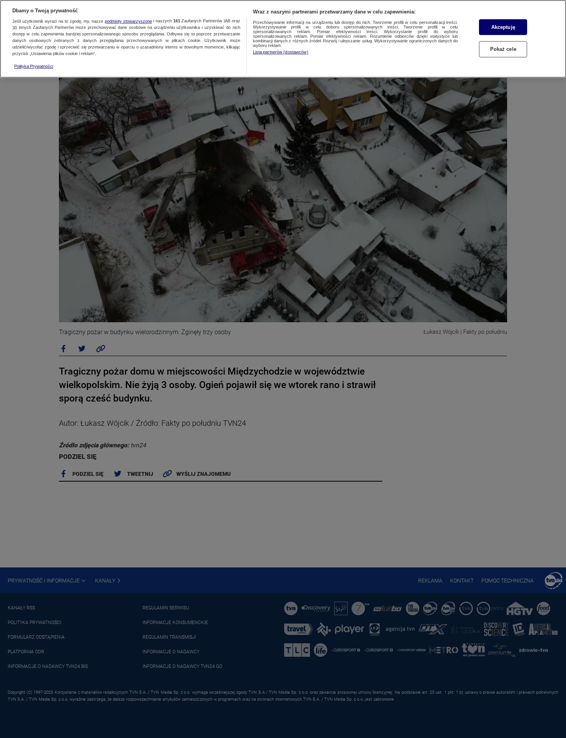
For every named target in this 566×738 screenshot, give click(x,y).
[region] (283, 39)
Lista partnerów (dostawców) (280, 52)
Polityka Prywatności (33, 66)
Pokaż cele (503, 49)
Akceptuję (503, 27)
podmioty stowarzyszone (128, 21)
